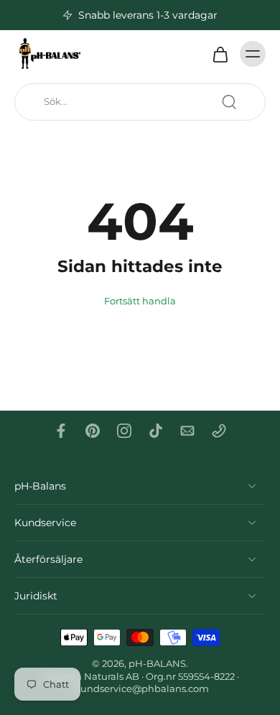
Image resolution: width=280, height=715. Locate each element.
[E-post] (187, 431)
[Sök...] (229, 102)
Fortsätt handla (140, 301)
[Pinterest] (92, 431)
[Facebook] (61, 431)
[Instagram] (124, 431)
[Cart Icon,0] (219, 53)
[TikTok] (156, 431)
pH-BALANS (157, 663)
